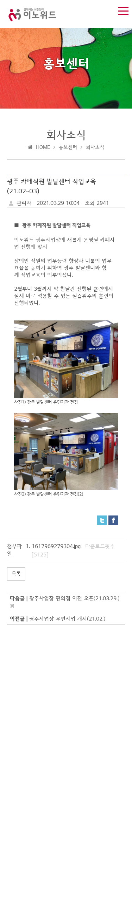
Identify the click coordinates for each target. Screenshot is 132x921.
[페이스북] (113, 519)
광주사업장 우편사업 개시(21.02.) (67, 619)
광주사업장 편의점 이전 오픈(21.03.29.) (74, 598)
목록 (16, 573)
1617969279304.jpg (56, 546)
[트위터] (102, 519)
